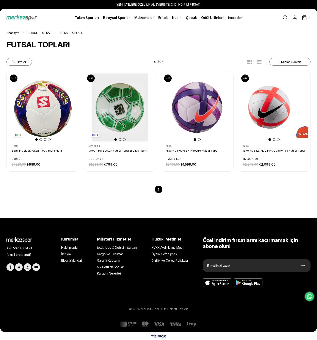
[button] (36, 139)
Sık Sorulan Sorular (110, 267)
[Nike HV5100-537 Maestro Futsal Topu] (197, 107)
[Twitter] (19, 267)
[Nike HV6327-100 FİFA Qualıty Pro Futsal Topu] (274, 107)
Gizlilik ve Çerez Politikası (170, 260)
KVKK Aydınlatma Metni (168, 247)
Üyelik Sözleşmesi (164, 254)
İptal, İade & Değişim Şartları (117, 247)
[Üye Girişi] (295, 17)
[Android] (248, 282)
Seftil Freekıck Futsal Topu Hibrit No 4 (37, 150)
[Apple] (217, 282)
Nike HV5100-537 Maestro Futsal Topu (192, 150)
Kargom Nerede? (109, 273)
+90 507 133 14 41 (19, 248)
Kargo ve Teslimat (110, 254)
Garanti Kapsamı (108, 260)
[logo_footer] (22, 240)
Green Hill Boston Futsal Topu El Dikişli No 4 (118, 150)
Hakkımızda (69, 247)
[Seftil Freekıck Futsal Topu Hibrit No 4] (43, 107)
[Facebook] (10, 267)
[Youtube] (36, 267)
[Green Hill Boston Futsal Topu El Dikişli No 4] (120, 107)
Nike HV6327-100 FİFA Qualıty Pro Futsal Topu (274, 150)
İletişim (66, 254)
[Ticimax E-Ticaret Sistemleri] (158, 336)
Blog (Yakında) (71, 260)
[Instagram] (27, 267)
